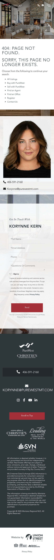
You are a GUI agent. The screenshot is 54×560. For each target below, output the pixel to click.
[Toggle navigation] (49, 5)
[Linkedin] (36, 400)
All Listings (12, 79)
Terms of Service (28, 317)
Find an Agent (13, 90)
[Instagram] (18, 400)
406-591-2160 (15, 182)
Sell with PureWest (15, 86)
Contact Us (12, 101)
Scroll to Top (27, 416)
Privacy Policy (35, 294)
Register (11, 98)
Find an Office (13, 94)
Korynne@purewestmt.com (22, 188)
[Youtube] (30, 400)
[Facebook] (24, 400)
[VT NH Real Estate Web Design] (27, 537)
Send (27, 307)
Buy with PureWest (16, 83)
